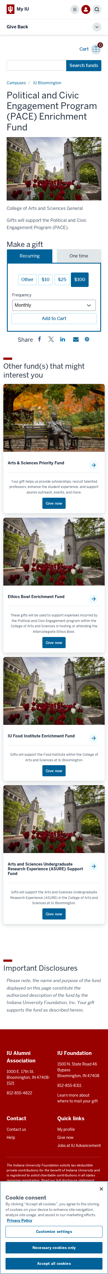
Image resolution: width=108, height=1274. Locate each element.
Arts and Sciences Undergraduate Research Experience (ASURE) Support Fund (45, 869)
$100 (79, 279)
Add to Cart (54, 318)
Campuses (16, 82)
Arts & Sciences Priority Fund (36, 463)
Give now (65, 1137)
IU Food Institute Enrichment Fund (41, 736)
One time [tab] (79, 256)
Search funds (84, 65)
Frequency (21, 295)
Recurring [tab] (30, 256)
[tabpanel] (54, 297)
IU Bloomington (47, 82)
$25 (62, 279)
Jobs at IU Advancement (79, 1145)
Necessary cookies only (54, 1247)
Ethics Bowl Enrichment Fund (36, 596)
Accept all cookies (54, 1263)
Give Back (17, 27)
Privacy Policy (19, 1220)
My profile (66, 1129)
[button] (39, 340)
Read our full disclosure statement (67, 1180)
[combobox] (36, 65)
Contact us (16, 1129)
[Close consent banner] (101, 1189)
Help (11, 1137)
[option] (54, 168)
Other (27, 279)
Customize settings (54, 1231)
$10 (46, 279)
